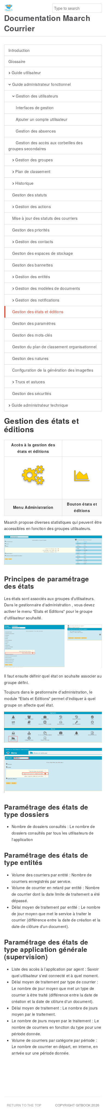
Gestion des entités (32, 276)
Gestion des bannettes (32, 265)
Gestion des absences (35, 131)
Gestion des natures (29, 358)
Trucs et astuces (29, 381)
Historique (23, 183)
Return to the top (24, 1105)
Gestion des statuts (29, 194)
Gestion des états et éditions (37, 311)
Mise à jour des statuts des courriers (44, 218)
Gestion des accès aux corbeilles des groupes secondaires (45, 145)
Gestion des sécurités (31, 393)
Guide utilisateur (25, 72)
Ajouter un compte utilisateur (41, 119)
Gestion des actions (32, 206)
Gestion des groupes (33, 159)
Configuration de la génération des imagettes (52, 370)
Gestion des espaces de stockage (42, 253)
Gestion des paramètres (33, 323)
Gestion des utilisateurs (36, 96)
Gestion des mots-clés (31, 335)
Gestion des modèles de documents (47, 288)
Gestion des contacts (33, 241)
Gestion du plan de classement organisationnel (53, 346)
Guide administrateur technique (39, 405)
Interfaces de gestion (34, 107)
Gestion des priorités (30, 230)
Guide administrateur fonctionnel (41, 84)
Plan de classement (32, 171)
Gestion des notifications (37, 300)
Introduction (19, 50)
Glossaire (17, 61)
